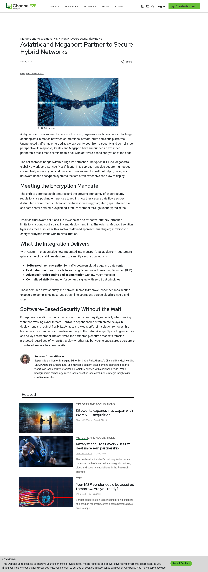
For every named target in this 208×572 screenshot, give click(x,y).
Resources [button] (71, 6)
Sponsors (90, 6)
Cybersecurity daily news (86, 38)
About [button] (106, 6)
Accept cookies (181, 563)
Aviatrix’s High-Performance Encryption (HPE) (81, 162)
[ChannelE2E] (21, 6)
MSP (57, 38)
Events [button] (55, 6)
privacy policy (128, 567)
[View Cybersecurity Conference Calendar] (147, 6)
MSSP (65, 38)
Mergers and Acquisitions (36, 38)
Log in (161, 6)
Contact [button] (120, 6)
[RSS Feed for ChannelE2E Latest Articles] (142, 6)
